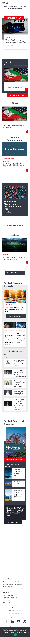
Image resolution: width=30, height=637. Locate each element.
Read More (9, 212)
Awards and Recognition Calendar (12, 584)
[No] (28, 632)
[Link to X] (24, 621)
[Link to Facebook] (6, 621)
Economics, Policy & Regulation (13, 84)
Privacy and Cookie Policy (10, 598)
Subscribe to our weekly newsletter (13, 589)
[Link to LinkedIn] (12, 621)
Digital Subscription (16, 614)
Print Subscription (16, 611)
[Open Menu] (26, 3)
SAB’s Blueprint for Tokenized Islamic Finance (19, 393)
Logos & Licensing (8, 586)
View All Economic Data (14, 459)
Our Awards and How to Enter (11, 582)
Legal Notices (6, 602)
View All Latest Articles (16, 95)
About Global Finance (9, 595)
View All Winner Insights (16, 351)
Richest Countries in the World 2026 (13, 448)
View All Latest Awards (15, 316)
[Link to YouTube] (18, 621)
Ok (15, 634)
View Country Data (12, 522)
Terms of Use (6, 600)
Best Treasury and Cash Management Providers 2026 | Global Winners (9, 338)
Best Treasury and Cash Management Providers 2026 (14, 309)
